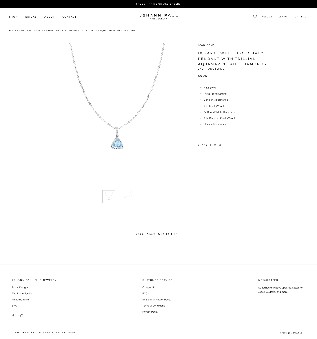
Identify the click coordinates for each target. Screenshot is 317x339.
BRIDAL (31, 16)
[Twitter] (215, 145)
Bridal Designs (20, 287)
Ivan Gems (206, 45)
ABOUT (49, 16)
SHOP (13, 16)
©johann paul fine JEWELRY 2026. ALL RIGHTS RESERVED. (45, 333)
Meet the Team (20, 299)
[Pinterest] (220, 145)
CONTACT (69, 16)
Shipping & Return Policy (156, 299)
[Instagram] (21, 315)
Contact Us (148, 287)
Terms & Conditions (153, 305)
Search (284, 17)
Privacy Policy (150, 311)
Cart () (301, 16)
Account (268, 17)
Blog (14, 305)
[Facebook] (210, 145)
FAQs (145, 293)
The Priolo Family (22, 293)
